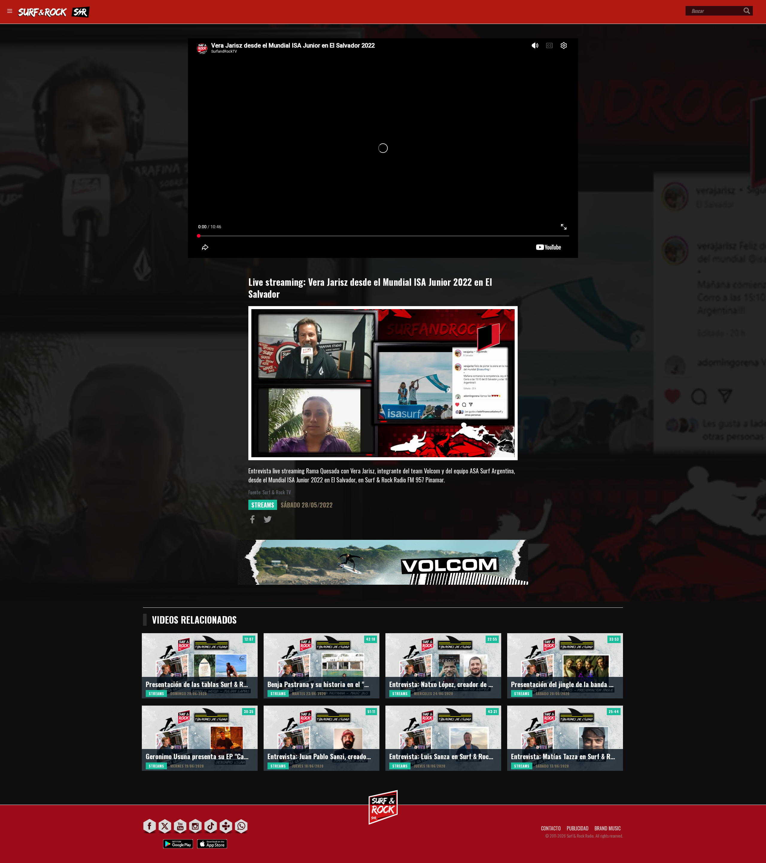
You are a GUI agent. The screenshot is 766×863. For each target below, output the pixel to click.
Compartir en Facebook (253, 520)
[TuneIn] (226, 826)
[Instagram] (195, 826)
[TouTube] (180, 826)
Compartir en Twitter (269, 520)
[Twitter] (165, 826)
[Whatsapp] (241, 826)
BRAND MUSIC (608, 828)
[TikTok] (211, 826)
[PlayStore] (178, 842)
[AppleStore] (212, 842)
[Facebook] (149, 826)
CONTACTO (551, 828)
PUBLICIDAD (578, 828)
